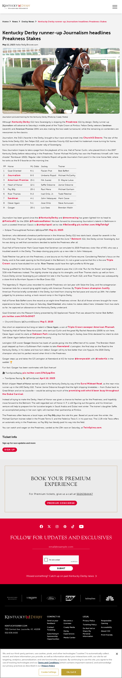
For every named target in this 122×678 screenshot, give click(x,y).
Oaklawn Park (40, 334)
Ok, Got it (71, 672)
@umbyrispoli (44, 224)
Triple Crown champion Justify (92, 288)
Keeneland (63, 346)
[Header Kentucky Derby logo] (16, 6)
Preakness (71, 122)
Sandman (13, 198)
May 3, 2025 (46, 321)
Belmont (76, 239)
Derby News (28, 21)
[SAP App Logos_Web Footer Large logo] (70, 598)
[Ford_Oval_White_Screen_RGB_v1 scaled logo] (51, 598)
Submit (61, 568)
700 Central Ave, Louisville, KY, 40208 (22, 629)
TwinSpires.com (92, 427)
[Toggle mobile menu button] (114, 6)
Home (5, 21)
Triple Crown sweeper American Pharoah (91, 327)
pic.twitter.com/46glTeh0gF (93, 224)
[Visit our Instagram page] (57, 526)
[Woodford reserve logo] (12, 598)
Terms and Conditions (48, 662)
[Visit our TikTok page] (72, 526)
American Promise (18, 180)
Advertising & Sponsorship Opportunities (53, 636)
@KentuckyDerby (48, 217)
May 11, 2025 (56, 230)
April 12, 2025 (47, 378)
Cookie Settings (48, 672)
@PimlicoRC (9, 221)
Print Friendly (107, 635)
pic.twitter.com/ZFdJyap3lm (39, 373)
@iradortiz (101, 358)
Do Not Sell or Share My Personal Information (89, 632)
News (15, 21)
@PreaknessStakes (40, 221)
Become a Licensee (68, 622)
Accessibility (106, 627)
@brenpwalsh (82, 358)
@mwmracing (70, 217)
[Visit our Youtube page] (80, 526)
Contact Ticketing (51, 628)
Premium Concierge (61, 503)
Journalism (14, 175)
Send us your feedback (52, 622)
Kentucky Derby (21, 122)
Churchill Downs (92, 137)
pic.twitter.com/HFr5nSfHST (18, 316)
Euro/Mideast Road (91, 383)
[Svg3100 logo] (109, 598)
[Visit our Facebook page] (41, 526)
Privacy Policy (89, 621)
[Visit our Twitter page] (49, 526)
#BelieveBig (69, 224)
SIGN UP (9, 449)
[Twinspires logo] (90, 598)
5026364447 (85, 493)
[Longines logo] (31, 598)
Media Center (69, 637)
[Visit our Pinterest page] (65, 526)
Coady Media (69, 627)
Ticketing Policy (90, 624)
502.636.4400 (11, 633)
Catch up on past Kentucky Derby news (72, 575)
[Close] (116, 653)
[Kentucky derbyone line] (23, 617)
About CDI (105, 631)
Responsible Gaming (106, 622)
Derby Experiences (69, 632)
